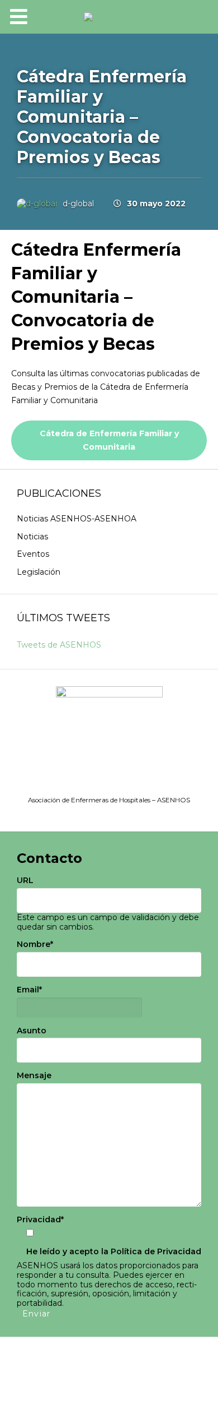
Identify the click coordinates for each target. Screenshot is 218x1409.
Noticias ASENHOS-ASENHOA (76, 519)
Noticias (32, 537)
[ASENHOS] (109, 17)
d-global (78, 203)
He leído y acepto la (113, 1251)
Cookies (109, 1374)
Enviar (36, 1314)
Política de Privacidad (156, 1251)
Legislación (38, 572)
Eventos (33, 554)
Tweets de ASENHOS (59, 645)
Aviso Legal (61, 1360)
